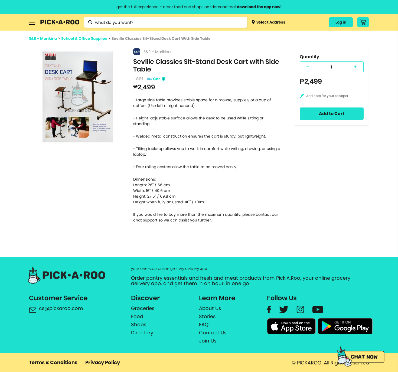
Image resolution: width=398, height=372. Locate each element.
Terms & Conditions (53, 362)
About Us (210, 308)
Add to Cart (331, 113)
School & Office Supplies (84, 38)
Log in (340, 22)
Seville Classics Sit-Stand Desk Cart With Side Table (161, 38)
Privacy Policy (102, 362)
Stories (207, 316)
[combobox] (165, 22)
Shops (138, 324)
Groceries (142, 308)
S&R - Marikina (43, 38)
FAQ (203, 324)
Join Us (207, 341)
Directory (142, 332)
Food (137, 316)
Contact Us (212, 332)
